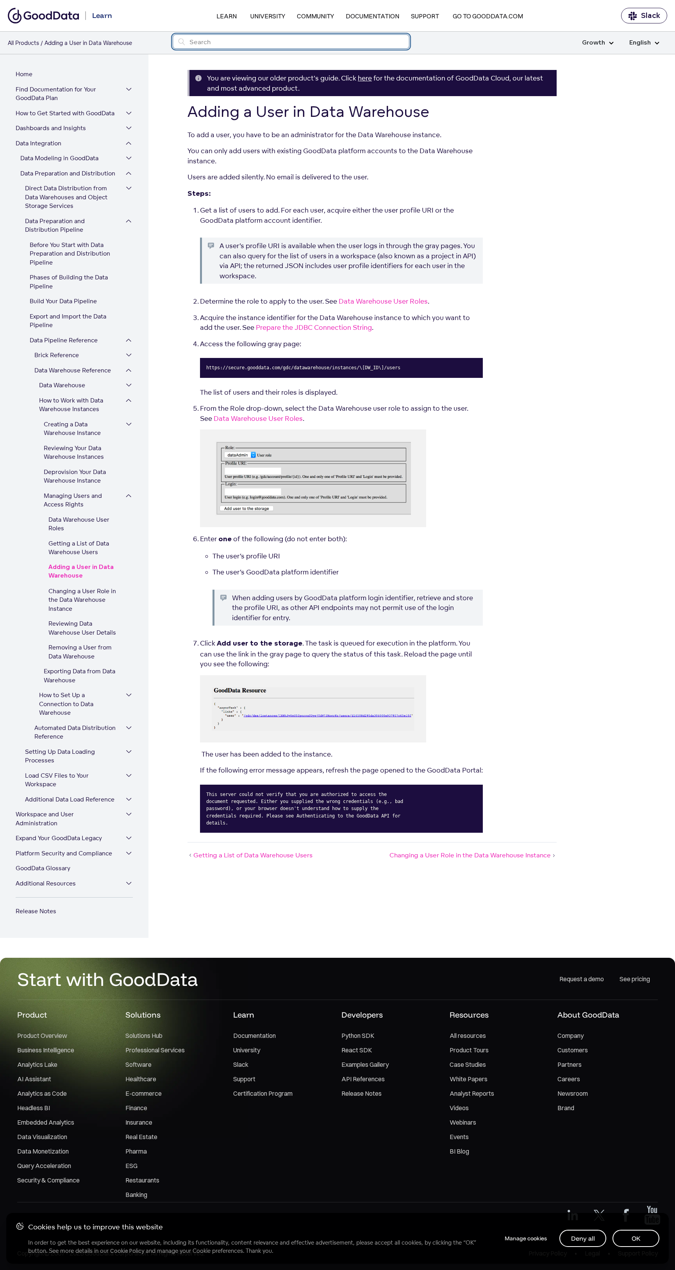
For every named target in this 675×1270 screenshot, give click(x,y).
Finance (136, 1108)
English (640, 42)
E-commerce (143, 1093)
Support (425, 16)
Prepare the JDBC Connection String (314, 327)
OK (636, 1238)
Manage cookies (526, 1238)
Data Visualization (42, 1137)
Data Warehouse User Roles (78, 524)
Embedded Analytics (45, 1122)
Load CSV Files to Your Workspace (57, 780)
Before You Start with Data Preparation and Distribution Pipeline (70, 253)
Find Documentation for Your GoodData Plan (56, 94)
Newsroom (572, 1093)
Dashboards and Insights (51, 128)
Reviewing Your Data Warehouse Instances (74, 452)
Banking (136, 1194)
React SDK (356, 1050)
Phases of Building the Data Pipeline (69, 282)
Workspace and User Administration (45, 818)
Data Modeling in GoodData (59, 158)
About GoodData (588, 1015)
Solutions (143, 1015)
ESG (131, 1166)
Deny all (583, 1238)
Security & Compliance (48, 1180)
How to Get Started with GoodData (65, 113)
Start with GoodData (107, 978)
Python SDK (357, 1035)
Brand (565, 1108)
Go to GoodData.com (488, 16)
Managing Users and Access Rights (73, 500)
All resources (468, 1035)
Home (24, 74)
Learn (226, 16)
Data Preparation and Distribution (67, 173)
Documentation (372, 16)
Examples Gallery (365, 1064)
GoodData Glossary (43, 868)
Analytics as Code (42, 1093)
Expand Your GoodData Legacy (59, 838)
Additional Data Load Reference (69, 799)
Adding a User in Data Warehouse (81, 572)
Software (138, 1064)
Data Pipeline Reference (64, 340)
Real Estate (141, 1137)
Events (459, 1137)
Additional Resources (46, 883)
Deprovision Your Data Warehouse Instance (75, 476)
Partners (569, 1064)
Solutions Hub (143, 1035)
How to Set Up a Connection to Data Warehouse (66, 703)
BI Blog (459, 1151)
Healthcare (140, 1079)
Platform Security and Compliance (64, 853)
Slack (650, 16)
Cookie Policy (127, 1250)
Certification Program (263, 1093)
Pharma (136, 1151)
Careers (568, 1079)
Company (570, 1035)
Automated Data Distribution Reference (75, 732)
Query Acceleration (44, 1166)
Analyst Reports (472, 1093)
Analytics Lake (37, 1064)
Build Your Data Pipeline (63, 301)
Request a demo (581, 979)
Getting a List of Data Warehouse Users (78, 548)
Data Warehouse (62, 385)
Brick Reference (56, 355)
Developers (362, 1015)
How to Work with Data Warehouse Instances (71, 405)
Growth (593, 42)
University (267, 16)
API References (363, 1079)
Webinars (463, 1122)
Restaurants (142, 1180)
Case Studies (468, 1064)
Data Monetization (43, 1151)
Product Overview (42, 1035)
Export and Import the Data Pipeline (68, 321)
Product (32, 1015)
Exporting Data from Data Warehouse (79, 675)
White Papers (469, 1079)
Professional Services (155, 1050)
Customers (572, 1050)
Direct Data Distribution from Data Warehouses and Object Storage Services (66, 196)
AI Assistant (34, 1079)
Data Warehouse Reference (72, 370)
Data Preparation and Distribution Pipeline (55, 225)
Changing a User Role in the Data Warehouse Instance (82, 599)
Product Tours (469, 1050)
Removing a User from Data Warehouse (80, 652)
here (365, 78)
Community (315, 16)
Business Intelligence (45, 1050)
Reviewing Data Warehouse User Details (82, 628)
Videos (459, 1108)
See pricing (635, 979)
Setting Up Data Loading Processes (60, 756)
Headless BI (33, 1108)
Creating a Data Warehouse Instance (72, 428)
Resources (469, 1015)
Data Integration (38, 143)
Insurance (138, 1122)
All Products (23, 42)
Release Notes (36, 911)
